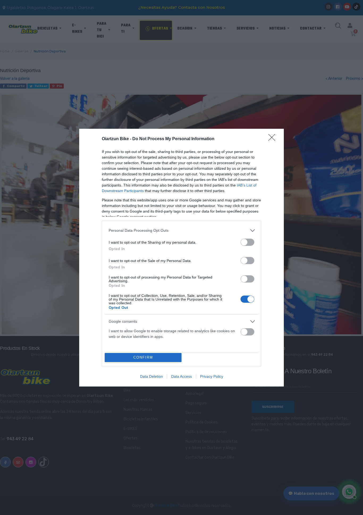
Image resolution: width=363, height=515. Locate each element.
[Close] (273, 139)
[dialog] (181, 258)
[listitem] (181, 230)
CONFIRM (143, 357)
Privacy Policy (211, 376)
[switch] (247, 242)
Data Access (181, 376)
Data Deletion (151, 376)
